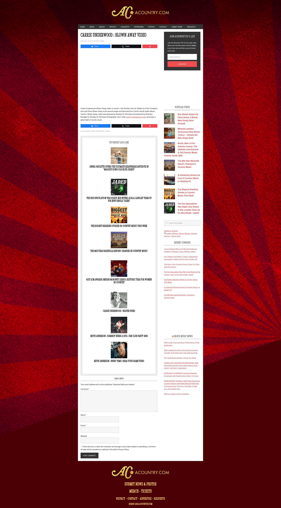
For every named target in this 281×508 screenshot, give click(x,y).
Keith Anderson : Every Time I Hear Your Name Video (119, 361)
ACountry (140, 13)
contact (132, 498)
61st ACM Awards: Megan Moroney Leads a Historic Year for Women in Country (119, 281)
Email (83, 425)
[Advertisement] (180, 87)
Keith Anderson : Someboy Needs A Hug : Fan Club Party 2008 (119, 336)
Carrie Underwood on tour (136, 117)
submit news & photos (140, 483)
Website (84, 436)
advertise (145, 498)
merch (134, 491)
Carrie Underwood (97, 131)
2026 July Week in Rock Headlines (176, 394)
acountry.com (145, 503)
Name (83, 415)
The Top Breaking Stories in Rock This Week (180, 358)
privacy (120, 498)
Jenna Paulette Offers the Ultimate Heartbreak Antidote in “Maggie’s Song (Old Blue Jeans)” (119, 168)
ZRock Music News (183, 336)
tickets (146, 491)
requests (159, 498)
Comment (85, 389)
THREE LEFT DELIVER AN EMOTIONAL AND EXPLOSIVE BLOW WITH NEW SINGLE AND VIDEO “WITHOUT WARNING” (181, 365)
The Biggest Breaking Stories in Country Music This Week (119, 225)
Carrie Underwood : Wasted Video (119, 310)
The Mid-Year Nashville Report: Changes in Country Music (119, 251)
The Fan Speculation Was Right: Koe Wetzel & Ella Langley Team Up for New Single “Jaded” (119, 199)
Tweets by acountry (171, 231)
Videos (107, 131)
